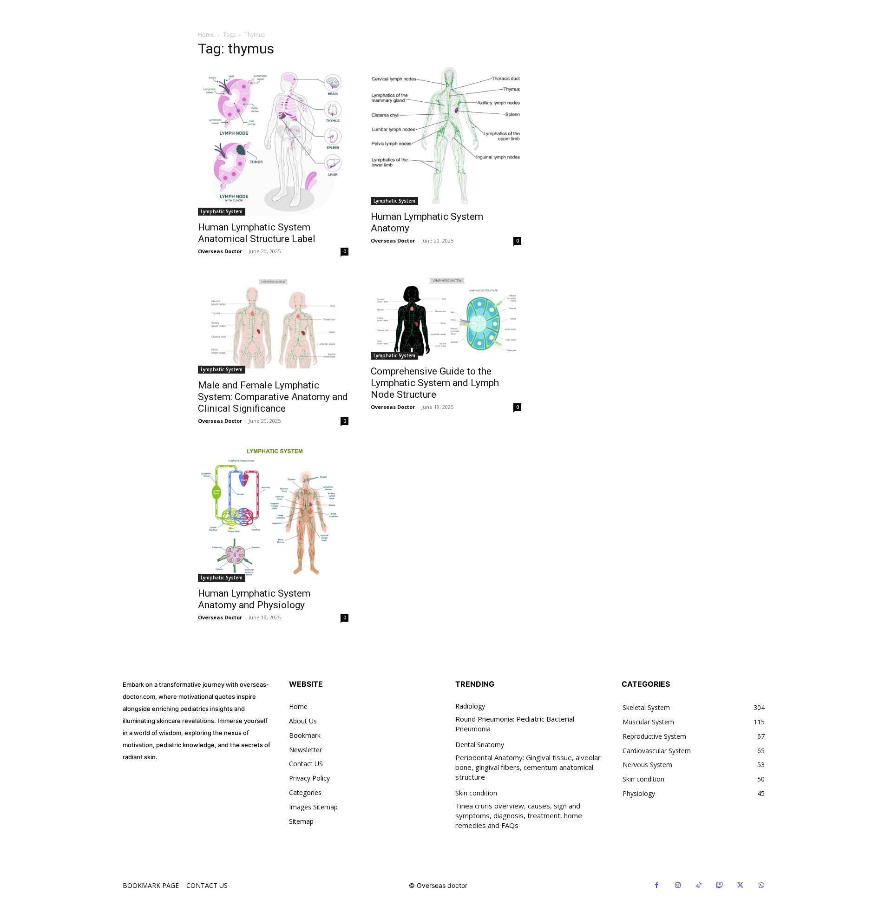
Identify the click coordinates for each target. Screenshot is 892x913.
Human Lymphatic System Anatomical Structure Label (256, 233)
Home (206, 35)
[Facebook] (657, 885)
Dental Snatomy (479, 745)
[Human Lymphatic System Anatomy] (446, 135)
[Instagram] (677, 885)
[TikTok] (698, 885)
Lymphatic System (222, 211)
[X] (740, 885)
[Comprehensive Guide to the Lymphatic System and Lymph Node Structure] (446, 317)
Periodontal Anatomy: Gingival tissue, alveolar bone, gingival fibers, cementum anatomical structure (528, 767)
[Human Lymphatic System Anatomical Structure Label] (273, 141)
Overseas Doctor (220, 251)
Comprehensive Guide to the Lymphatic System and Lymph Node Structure (435, 383)
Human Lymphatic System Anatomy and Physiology (254, 599)
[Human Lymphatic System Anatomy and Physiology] (273, 513)
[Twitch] (719, 885)
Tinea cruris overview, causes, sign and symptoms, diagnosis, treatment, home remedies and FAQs (518, 815)
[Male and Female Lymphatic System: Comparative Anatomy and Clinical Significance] (273, 324)
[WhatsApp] (761, 885)
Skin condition (476, 793)
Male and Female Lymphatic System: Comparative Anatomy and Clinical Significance (273, 397)
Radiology (470, 706)
